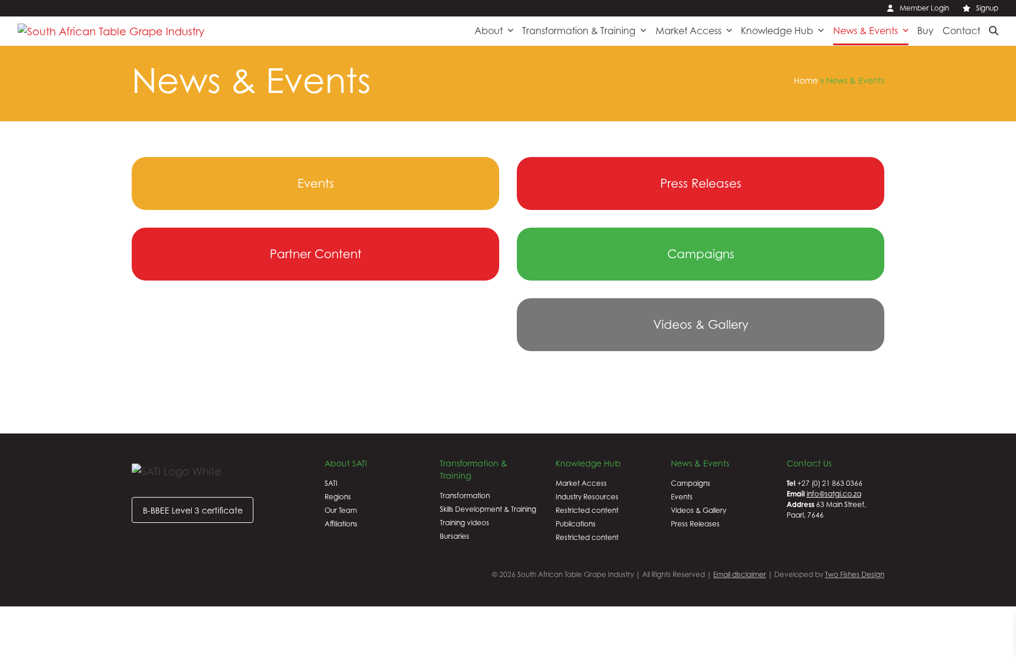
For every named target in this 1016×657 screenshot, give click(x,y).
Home (806, 80)
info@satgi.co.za (834, 493)
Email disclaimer (739, 574)
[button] (993, 30)
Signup (987, 8)
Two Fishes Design (854, 574)
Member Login (924, 8)
